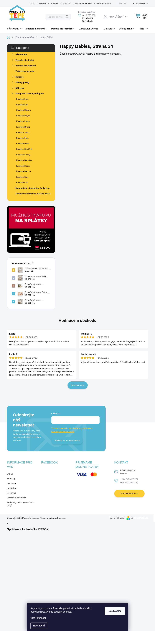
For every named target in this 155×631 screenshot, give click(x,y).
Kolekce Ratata (23, 110)
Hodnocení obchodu (83, 3)
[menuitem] (15, 28)
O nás (32, 3)
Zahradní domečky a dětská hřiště (33, 193)
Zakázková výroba (24, 71)
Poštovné (54, 3)
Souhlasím (115, 611)
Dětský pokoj (22, 82)
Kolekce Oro (22, 182)
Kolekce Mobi (22, 143)
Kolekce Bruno (23, 127)
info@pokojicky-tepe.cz (127, 472)
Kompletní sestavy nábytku (29, 93)
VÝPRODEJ (21, 54)
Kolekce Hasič (23, 166)
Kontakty (42, 3)
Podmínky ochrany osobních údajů (20, 504)
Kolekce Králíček (24, 149)
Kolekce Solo (22, 177)
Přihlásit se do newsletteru (67, 440)
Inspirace (67, 3)
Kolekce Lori (22, 104)
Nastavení (39, 625)
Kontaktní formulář (129, 493)
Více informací (38, 618)
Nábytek (19, 88)
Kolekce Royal (23, 115)
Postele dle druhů (24, 60)
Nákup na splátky (103, 3)
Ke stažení (12, 488)
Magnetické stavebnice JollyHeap (32, 188)
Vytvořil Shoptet (117, 518)
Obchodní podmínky (16, 497)
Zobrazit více (77, 385)
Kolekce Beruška (24, 160)
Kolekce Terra (22, 132)
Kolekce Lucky (23, 154)
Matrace (19, 77)
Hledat (67, 17)
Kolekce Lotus (23, 121)
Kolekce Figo (22, 138)
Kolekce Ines (22, 99)
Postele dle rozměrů (25, 65)
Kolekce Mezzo (23, 171)
